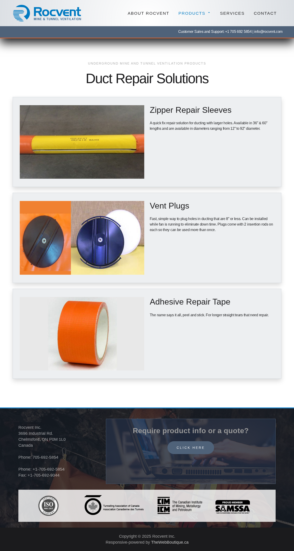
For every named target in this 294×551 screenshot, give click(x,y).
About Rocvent (148, 13)
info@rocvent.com (268, 32)
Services (232, 13)
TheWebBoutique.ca (169, 542)
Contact (265, 13)
